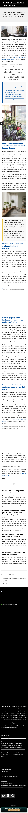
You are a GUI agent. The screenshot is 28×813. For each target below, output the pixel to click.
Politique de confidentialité (6, 783)
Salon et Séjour (12, 574)
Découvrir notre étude (14, 810)
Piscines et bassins (5, 574)
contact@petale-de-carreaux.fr (7, 766)
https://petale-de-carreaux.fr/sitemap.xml (9, 776)
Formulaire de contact (5, 771)
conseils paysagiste (20, 572)
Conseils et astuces (6, 572)
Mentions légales (4, 781)
